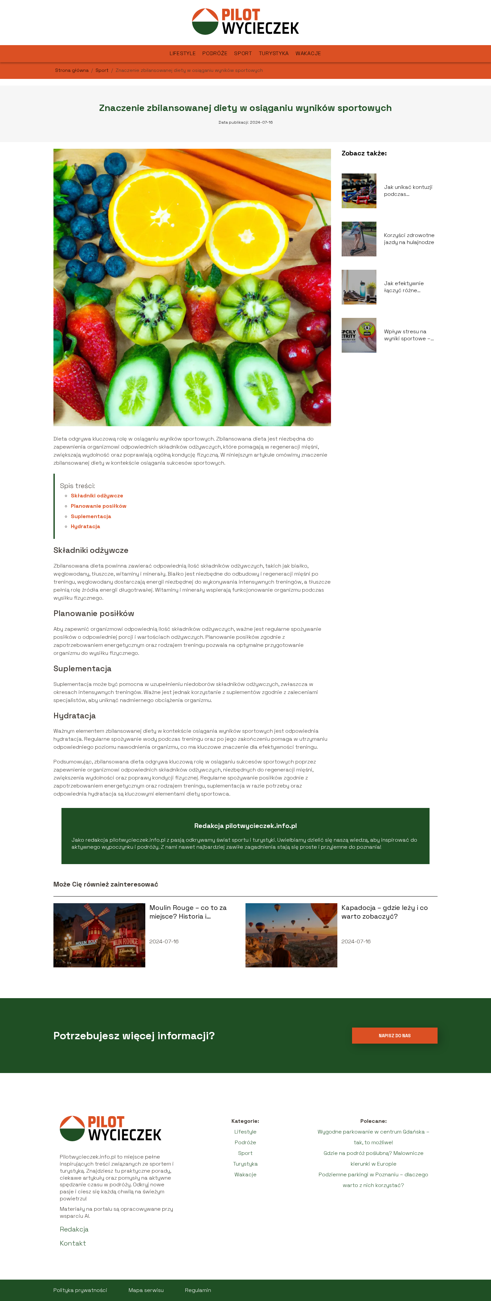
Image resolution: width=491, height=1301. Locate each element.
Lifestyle (183, 53)
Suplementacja (91, 516)
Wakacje (308, 53)
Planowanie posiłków (99, 505)
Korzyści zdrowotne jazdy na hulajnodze (409, 239)
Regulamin (198, 1290)
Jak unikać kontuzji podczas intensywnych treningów (408, 191)
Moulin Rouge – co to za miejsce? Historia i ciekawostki (188, 912)
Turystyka (274, 53)
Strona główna (72, 70)
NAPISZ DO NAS (395, 1036)
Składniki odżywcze (97, 495)
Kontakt (73, 1243)
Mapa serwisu (146, 1290)
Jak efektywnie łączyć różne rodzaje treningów (407, 287)
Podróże (214, 53)
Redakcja (74, 1229)
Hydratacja (85, 526)
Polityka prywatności (80, 1290)
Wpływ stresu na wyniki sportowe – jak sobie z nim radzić (407, 335)
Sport (243, 53)
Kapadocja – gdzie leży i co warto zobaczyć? (384, 912)
